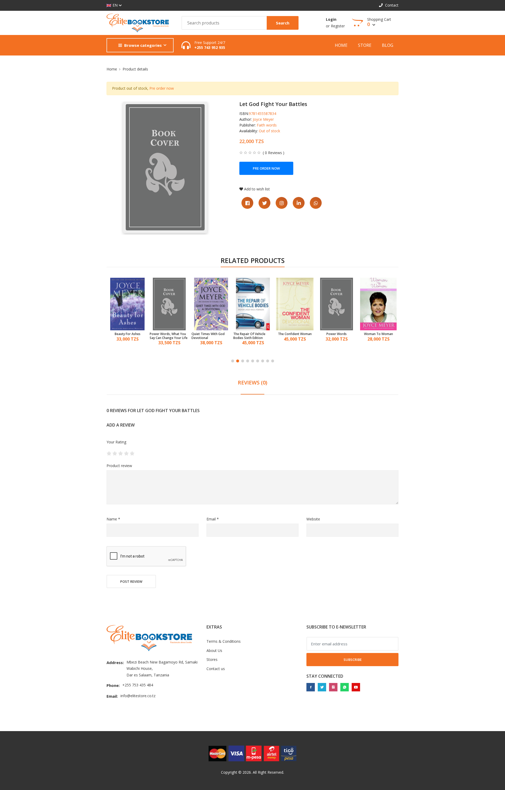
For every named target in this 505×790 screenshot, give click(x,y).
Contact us (215, 668)
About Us (214, 650)
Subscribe (353, 659)
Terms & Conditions (223, 641)
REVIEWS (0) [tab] (252, 382)
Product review (119, 465)
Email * (212, 518)
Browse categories (143, 45)
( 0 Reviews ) (273, 152)
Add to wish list (257, 188)
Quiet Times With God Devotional (166, 336)
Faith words (267, 125)
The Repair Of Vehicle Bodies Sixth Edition (207, 336)
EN (115, 5)
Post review (131, 581)
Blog (387, 45)
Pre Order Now (266, 168)
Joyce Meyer (263, 119)
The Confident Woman (253, 334)
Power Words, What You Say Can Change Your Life (127, 336)
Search (282, 23)
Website (313, 518)
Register (338, 25)
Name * (113, 518)
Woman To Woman (336, 334)
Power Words (295, 334)
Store (364, 45)
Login (331, 19)
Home (341, 45)
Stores (212, 659)
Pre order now (161, 88)
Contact (391, 5)
